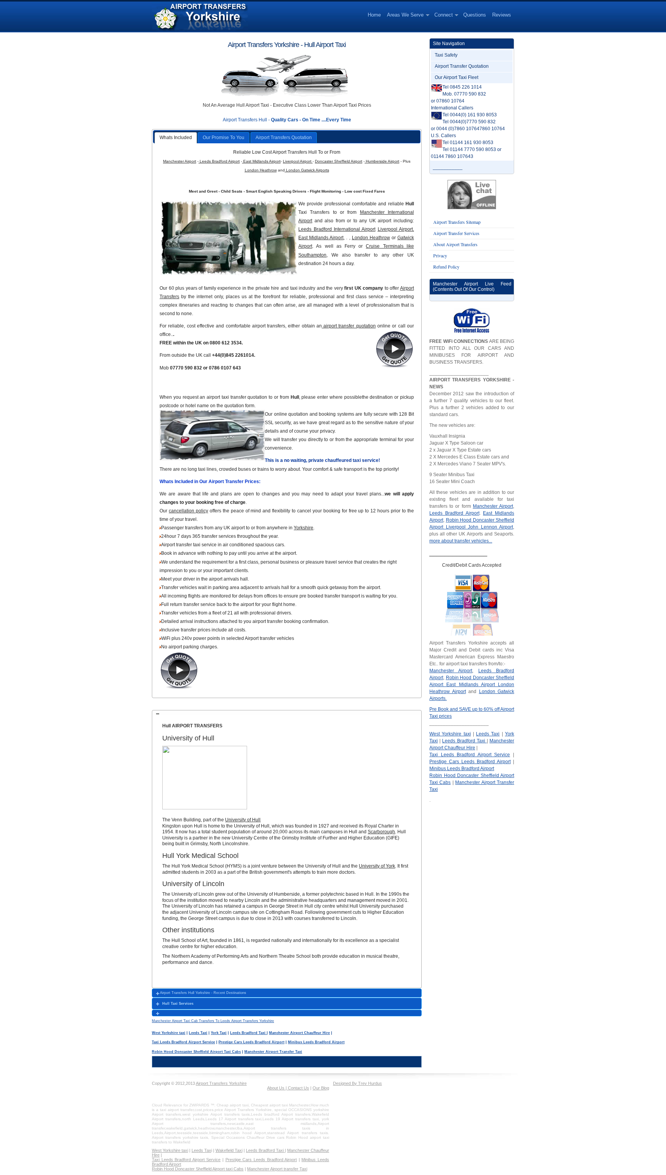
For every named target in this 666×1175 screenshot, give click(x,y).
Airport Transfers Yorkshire (221, 1083)
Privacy (440, 255)
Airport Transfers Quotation (284, 137)
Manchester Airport (179, 161)
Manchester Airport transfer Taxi (277, 1169)
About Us (276, 1088)
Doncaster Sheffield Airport (338, 161)
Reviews (501, 15)
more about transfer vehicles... (460, 541)
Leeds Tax (201, 1150)
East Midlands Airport (261, 161)
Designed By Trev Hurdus (357, 1083)
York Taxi (219, 1033)
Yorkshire (303, 527)
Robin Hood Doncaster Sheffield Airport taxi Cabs (198, 1169)
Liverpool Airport (298, 161)
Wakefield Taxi (228, 1150)
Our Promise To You (223, 137)
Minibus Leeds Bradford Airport (316, 1042)
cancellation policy (188, 511)
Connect (442, 15)
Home (374, 15)
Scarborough (381, 831)
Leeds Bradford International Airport (336, 229)
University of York (377, 866)
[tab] (287, 713)
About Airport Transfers (455, 244)
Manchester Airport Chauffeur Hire (299, 1033)
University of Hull (243, 819)
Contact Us (298, 1088)
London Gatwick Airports (307, 170)
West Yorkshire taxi (168, 1033)
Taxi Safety (446, 55)
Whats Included (176, 137)
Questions (474, 15)
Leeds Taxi (198, 1033)
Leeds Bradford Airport (219, 161)
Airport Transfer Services (456, 233)
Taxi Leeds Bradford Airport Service (183, 1042)
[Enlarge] (165, 813)
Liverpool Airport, (396, 229)
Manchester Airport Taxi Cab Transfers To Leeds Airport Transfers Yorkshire (213, 1021)
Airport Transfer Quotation (462, 66)
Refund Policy (446, 267)
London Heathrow (261, 170)
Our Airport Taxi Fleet (456, 77)
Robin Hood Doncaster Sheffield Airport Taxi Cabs (196, 1052)
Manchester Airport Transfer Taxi (273, 1052)
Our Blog (321, 1088)
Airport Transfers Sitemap (457, 222)
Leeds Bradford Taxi (248, 1033)
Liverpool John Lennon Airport (478, 527)
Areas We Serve (404, 15)
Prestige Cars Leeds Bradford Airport (251, 1042)
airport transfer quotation (349, 326)
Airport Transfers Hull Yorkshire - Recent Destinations (203, 993)
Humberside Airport (382, 161)
